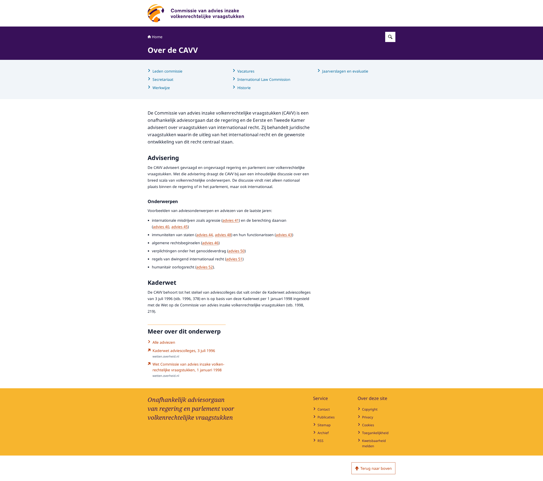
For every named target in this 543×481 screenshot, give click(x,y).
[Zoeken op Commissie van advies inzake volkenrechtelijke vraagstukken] (390, 37)
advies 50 (236, 250)
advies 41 (231, 220)
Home (157, 36)
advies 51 (234, 258)
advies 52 (204, 266)
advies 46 (210, 242)
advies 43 (284, 234)
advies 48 (223, 234)
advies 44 (204, 234)
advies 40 (161, 226)
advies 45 (179, 226)
